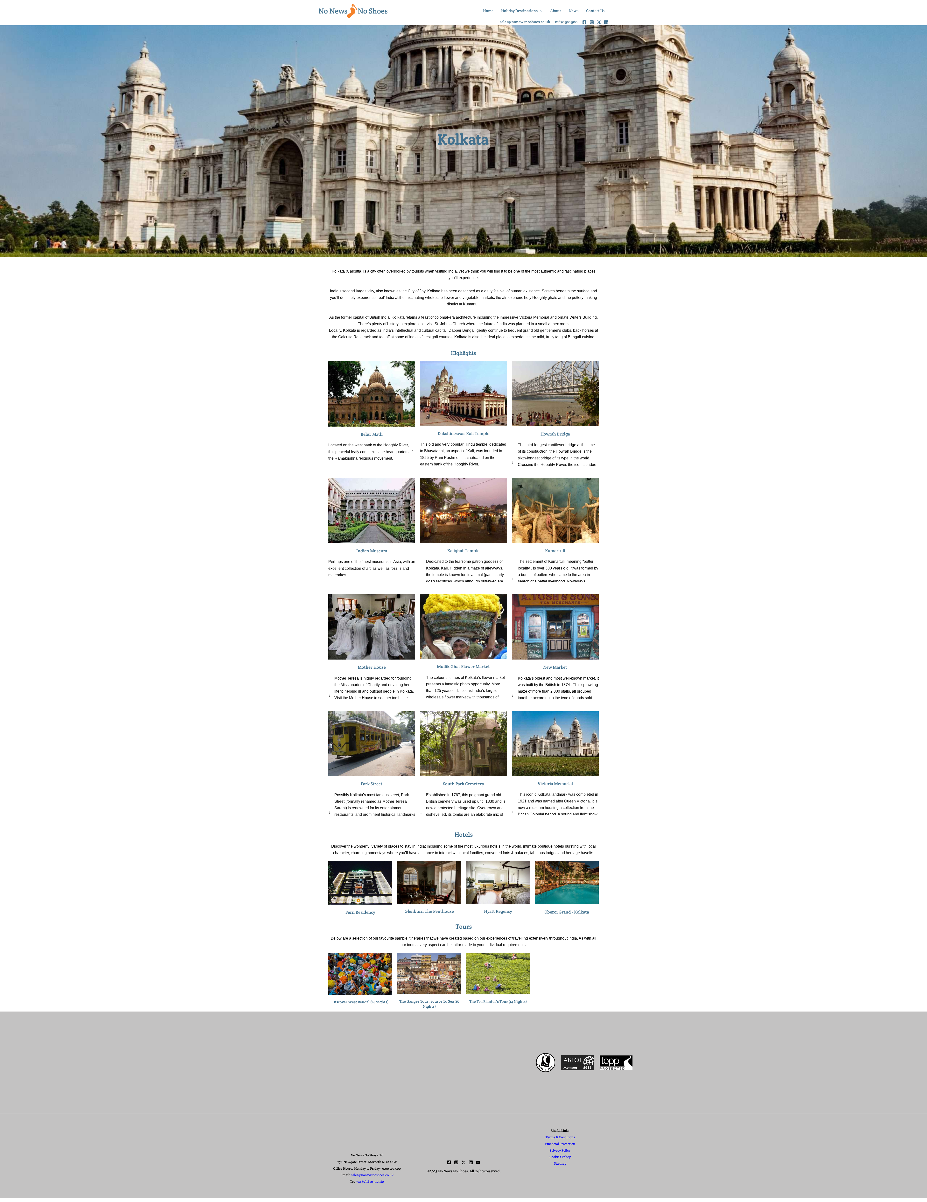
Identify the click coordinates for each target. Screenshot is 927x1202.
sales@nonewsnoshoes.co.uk (372, 1175)
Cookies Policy (560, 1157)
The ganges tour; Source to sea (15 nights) (429, 1004)
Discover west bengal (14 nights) (360, 1002)
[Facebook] (584, 22)
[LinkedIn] (606, 22)
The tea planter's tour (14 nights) (498, 1001)
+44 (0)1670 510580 (370, 1181)
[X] (599, 22)
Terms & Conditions (560, 1137)
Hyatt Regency (498, 911)
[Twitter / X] (463, 1162)
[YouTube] (478, 1162)
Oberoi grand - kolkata (566, 912)
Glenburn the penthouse (429, 911)
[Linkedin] (471, 1162)
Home (488, 10)
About (555, 10)
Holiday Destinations (519, 10)
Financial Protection (560, 1144)
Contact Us (595, 10)
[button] (540, 10)
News (573, 10)
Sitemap (560, 1163)
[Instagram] (592, 22)
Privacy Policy (560, 1150)
